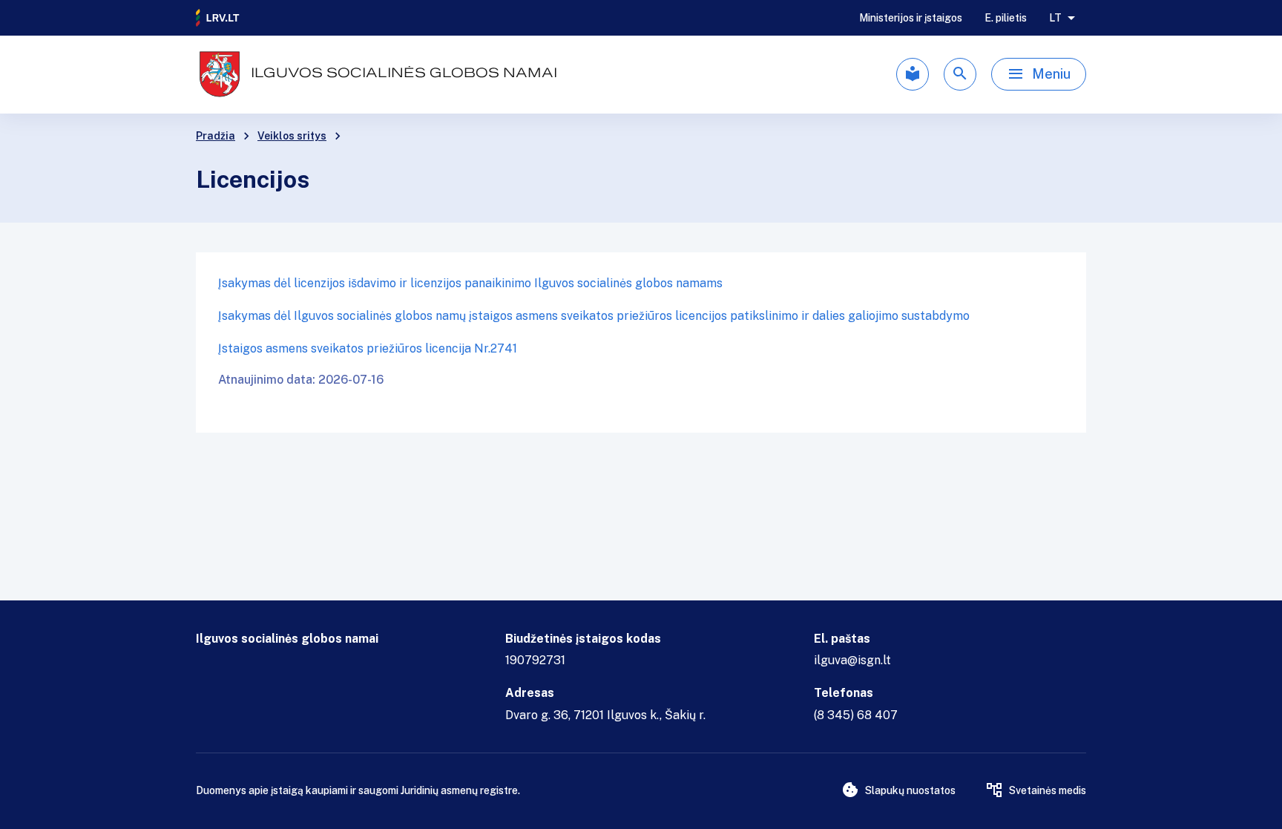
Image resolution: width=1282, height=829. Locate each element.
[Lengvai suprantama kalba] (912, 74)
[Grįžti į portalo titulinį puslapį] (218, 18)
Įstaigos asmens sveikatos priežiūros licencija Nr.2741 (367, 348)
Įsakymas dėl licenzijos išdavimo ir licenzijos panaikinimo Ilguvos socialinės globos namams (470, 283)
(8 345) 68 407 (856, 715)
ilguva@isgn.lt (852, 660)
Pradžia (215, 136)
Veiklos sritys (291, 136)
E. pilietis (1005, 18)
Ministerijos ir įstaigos (910, 18)
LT (1055, 18)
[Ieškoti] (960, 74)
